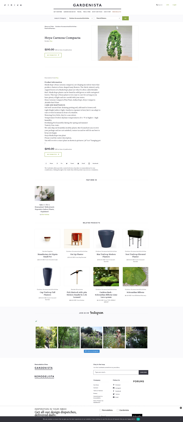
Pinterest (117, 385)
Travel (79, 11)
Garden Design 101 (70, 11)
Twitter (117, 394)
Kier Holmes (45, 214)
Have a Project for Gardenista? (98, 401)
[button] (158, 5)
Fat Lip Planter (76, 255)
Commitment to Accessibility (98, 397)
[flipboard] (5, 5)
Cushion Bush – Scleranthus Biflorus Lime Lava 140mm (106, 295)
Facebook (118, 391)
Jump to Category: (60, 18)
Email (116, 397)
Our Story (107, 11)
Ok (138, 419)
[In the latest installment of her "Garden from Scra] (91, 337)
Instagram (118, 388)
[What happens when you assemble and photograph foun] (69, 337)
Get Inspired (58, 11)
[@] (40, 322)
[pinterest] (8, 5)
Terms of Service (98, 390)
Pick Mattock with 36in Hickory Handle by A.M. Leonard (77, 295)
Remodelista (116, 11)
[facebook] (14, 5)
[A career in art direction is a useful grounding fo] (136, 337)
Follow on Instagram (92, 351)
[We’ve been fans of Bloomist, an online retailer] (46, 337)
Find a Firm (87, 11)
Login (174, 5)
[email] (21, 5)
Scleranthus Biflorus (135, 293)
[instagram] (11, 5)
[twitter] (17, 5)
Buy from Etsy (52, 55)
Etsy (51, 41)
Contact (95, 387)
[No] (181, 419)
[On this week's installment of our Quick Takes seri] (114, 337)
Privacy (95, 393)
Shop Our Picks (97, 11)
